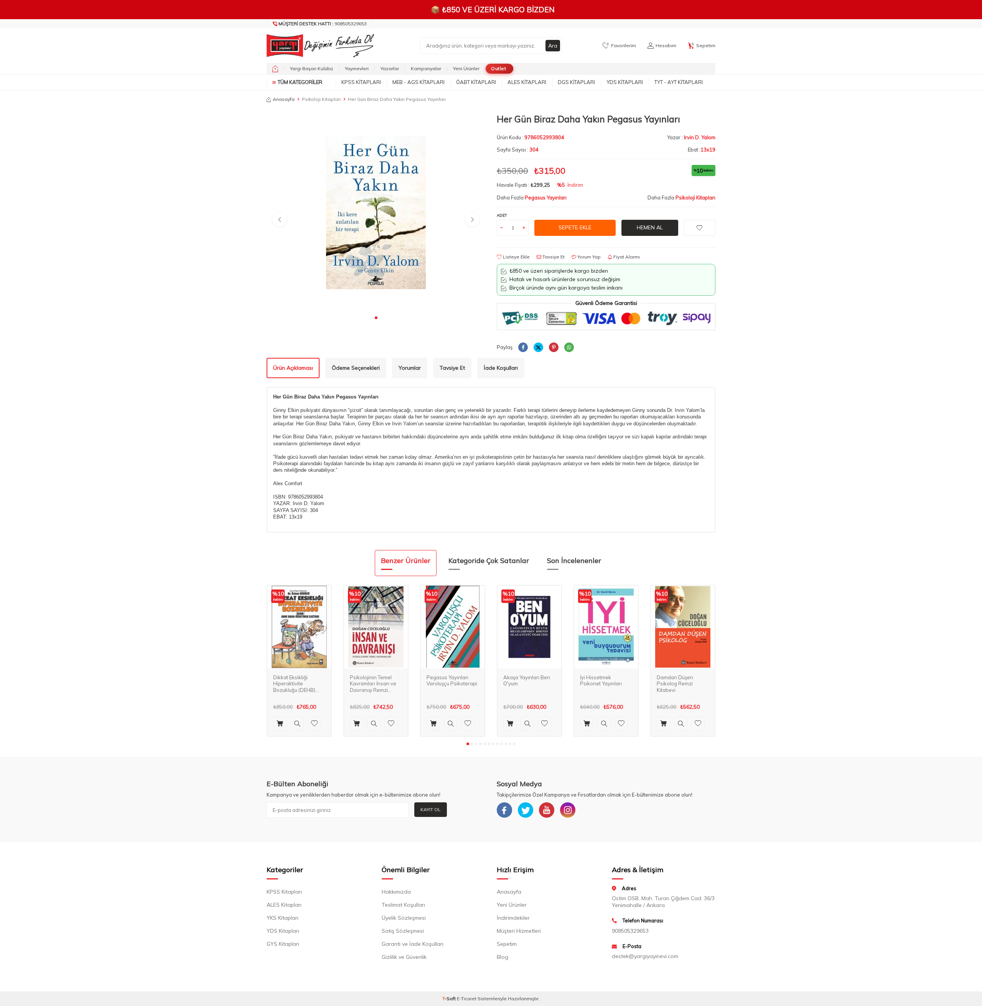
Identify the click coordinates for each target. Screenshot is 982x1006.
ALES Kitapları (526, 82)
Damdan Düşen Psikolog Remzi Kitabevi (675, 683)
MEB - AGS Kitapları (418, 82)
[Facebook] (504, 810)
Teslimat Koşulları (403, 904)
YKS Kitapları (282, 917)
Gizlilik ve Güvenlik (404, 956)
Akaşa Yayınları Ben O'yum (526, 680)
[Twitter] (525, 810)
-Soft (449, 998)
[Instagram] (567, 810)
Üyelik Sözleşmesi (404, 917)
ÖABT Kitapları (476, 82)
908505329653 (322, 23)
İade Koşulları (501, 367)
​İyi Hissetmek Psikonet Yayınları (601, 680)
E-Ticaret (466, 998)
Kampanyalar (426, 68)
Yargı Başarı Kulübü (311, 68)
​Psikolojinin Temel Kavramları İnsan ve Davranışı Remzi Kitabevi (373, 684)
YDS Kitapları (624, 82)
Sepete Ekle (575, 227)
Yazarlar (390, 68)
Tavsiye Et (553, 257)
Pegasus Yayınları (546, 197)
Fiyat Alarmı (626, 257)
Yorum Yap (588, 257)
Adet (502, 215)
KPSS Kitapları (361, 82)
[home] (275, 68)
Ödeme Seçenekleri (356, 367)
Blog (502, 956)
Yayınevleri (357, 68)
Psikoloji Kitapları (321, 99)
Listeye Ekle (516, 257)
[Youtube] (546, 810)
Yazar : (691, 137)
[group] (376, 212)
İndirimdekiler (513, 917)
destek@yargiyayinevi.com (645, 956)
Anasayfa (284, 99)
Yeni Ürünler (466, 68)
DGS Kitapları (576, 82)
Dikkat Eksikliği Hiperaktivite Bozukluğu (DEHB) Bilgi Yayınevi (294, 684)
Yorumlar (410, 367)
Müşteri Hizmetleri (519, 930)
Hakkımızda (396, 891)
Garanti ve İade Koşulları (412, 943)
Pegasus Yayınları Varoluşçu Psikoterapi (452, 680)
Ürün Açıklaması (293, 367)
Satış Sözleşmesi (403, 930)
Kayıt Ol (430, 809)
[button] (376, 317)
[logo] (318, 45)
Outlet (498, 68)
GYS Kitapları (283, 943)
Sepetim (507, 943)
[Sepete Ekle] (280, 723)
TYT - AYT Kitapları (678, 82)
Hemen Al (650, 227)
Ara (552, 45)
